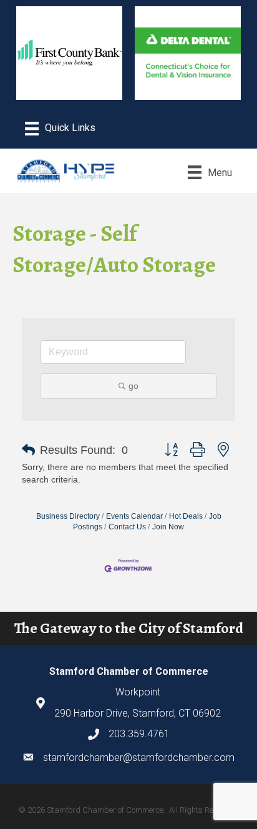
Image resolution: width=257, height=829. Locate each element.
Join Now (168, 526)
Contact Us (127, 526)
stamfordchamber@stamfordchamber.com (139, 757)
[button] (28, 450)
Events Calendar (134, 516)
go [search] (133, 386)
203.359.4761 (139, 734)
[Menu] (60, 128)
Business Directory (68, 516)
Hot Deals (186, 516)
